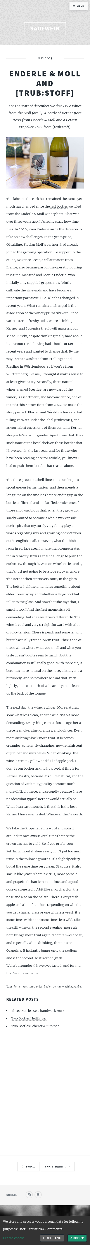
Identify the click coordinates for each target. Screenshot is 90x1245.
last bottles (59, 206)
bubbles (78, 986)
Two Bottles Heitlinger (29, 1018)
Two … (30, 1166)
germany (58, 986)
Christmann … (55, 1166)
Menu (81, 6)
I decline (52, 1238)
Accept (77, 1238)
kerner (18, 986)
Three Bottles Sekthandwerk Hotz (37, 1011)
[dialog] (45, 1230)
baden (47, 986)
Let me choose (13, 1238)
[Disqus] (44, 1091)
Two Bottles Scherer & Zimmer (35, 1026)
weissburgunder (32, 986)
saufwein (45, 28)
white (68, 986)
